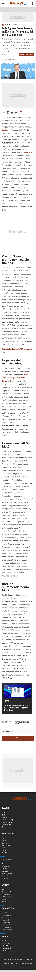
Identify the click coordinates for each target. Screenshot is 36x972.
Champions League (8, 820)
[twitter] (12, 113)
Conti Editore (6, 878)
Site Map (5, 946)
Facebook (7, 959)
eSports (4, 853)
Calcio (8, 25)
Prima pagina (6, 894)
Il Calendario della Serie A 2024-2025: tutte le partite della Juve (16, 707)
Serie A (15, 25)
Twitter (22, 959)
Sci (3, 838)
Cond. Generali (7, 929)
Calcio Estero (6, 824)
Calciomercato (7, 827)
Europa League (7, 822)
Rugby (4, 841)
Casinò (4, 950)
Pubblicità (5, 941)
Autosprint (5, 866)
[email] (16, 113)
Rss (3, 889)
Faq (3, 917)
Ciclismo (5, 843)
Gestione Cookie (7, 925)
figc (27, 55)
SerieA (31, 55)
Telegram (29, 959)
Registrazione (6, 943)
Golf (3, 848)
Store (4, 899)
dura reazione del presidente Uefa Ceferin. (15, 377)
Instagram (15, 959)
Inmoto (4, 869)
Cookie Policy (6, 922)
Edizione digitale (7, 897)
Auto (3, 864)
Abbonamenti (6, 892)
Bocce (4, 850)
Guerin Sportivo (7, 873)
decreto (22, 55)
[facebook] (4, 113)
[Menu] (3, 3)
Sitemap (4, 901)
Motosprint (5, 871)
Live (3, 812)
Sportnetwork (6, 876)
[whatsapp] (8, 113)
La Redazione (6, 915)
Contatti (4, 913)
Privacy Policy (6, 927)
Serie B (4, 817)
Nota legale (6, 920)
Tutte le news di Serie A (22, 722)
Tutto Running (6, 845)
